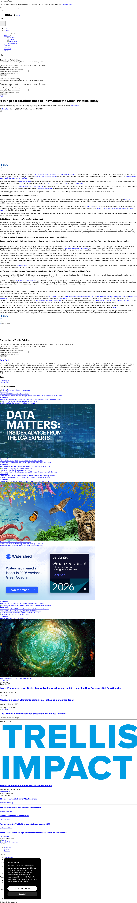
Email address (5, 67)
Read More (75, 105)
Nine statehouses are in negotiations (77, 248)
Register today (68, 4)
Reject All (22, 894)
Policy (2, 96)
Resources (7, 847)
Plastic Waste (4, 383)
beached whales (25, 181)
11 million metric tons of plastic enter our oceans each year (55, 174)
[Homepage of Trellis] (3, 840)
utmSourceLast (5, 73)
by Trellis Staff (5, 819)
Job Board (7, 49)
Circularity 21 (4, 381)
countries (89, 206)
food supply (80, 183)
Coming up (4, 680)
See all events (5, 791)
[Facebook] (6, 166)
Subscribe (3, 75)
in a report (53, 296)
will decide (128, 199)
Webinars (7, 45)
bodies (65, 183)
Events (6, 30)
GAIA (124, 296)
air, (49, 183)
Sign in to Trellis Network (9, 842)
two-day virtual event (44, 188)
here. (115, 307)
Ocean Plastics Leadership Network (30, 186)
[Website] (68, 169)
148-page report (64, 298)
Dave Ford (6, 109)
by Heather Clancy (6, 803)
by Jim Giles (4, 836)
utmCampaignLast (6, 69)
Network (7, 47)
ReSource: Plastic (22, 265)
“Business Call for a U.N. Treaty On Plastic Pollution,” (112, 300)
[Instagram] (3, 891)
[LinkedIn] (1, 166)
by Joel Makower (6, 811)
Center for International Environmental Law (78, 296)
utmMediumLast (5, 71)
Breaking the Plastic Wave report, (27, 280)
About (6, 51)
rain (56, 183)
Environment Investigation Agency (109, 296)
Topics (6, 28)
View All (7, 36)
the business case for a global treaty (49, 300)
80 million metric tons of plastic (45, 176)
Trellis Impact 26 (9, 858)
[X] (4, 166)
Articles (6, 849)
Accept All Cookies (22, 888)
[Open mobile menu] (3, 23)
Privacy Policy (23, 881)
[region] (22, 878)
